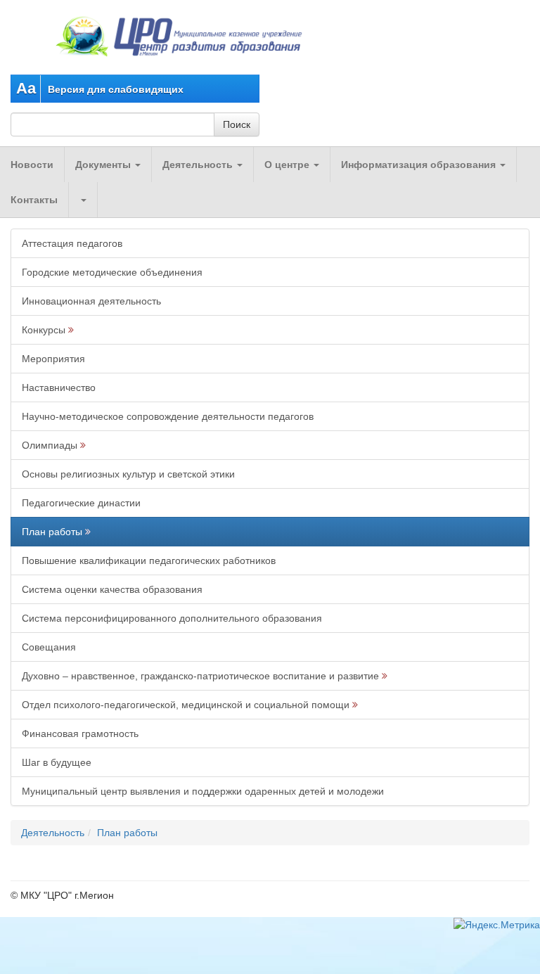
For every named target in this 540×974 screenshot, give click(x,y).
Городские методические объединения (112, 272)
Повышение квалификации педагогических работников (149, 560)
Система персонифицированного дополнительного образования (172, 618)
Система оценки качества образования (112, 589)
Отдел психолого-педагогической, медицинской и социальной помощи (185, 704)
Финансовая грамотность (80, 733)
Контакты (34, 199)
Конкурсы (43, 329)
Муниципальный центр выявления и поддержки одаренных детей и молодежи (203, 791)
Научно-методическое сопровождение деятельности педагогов (168, 416)
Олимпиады (49, 445)
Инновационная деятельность (91, 301)
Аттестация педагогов (72, 243)
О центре (288, 164)
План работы (52, 531)
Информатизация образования (420, 164)
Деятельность (199, 164)
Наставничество (59, 387)
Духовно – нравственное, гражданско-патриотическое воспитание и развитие (200, 675)
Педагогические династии (81, 502)
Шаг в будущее (56, 762)
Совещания (49, 647)
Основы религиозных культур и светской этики (128, 474)
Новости (32, 164)
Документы (104, 164)
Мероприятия (53, 358)
